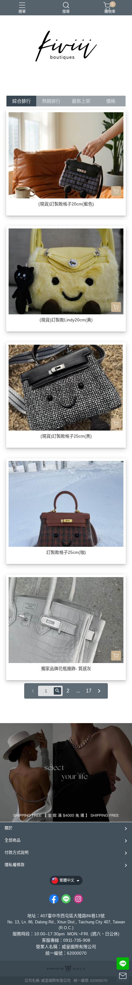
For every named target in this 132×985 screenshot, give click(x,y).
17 (88, 690)
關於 (9, 828)
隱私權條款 (15, 864)
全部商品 (13, 840)
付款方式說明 (17, 852)
